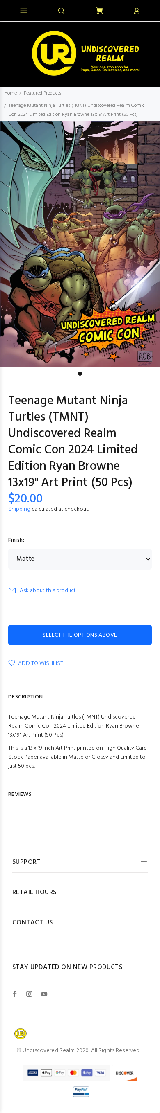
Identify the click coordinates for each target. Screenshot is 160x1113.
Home (10, 93)
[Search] (61, 11)
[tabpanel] (80, 244)
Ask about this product (48, 590)
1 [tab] (80, 374)
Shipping (19, 509)
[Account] (136, 11)
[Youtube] (44, 994)
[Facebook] (14, 994)
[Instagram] (29, 994)
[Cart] (99, 11)
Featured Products (42, 93)
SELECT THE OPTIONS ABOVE (80, 635)
